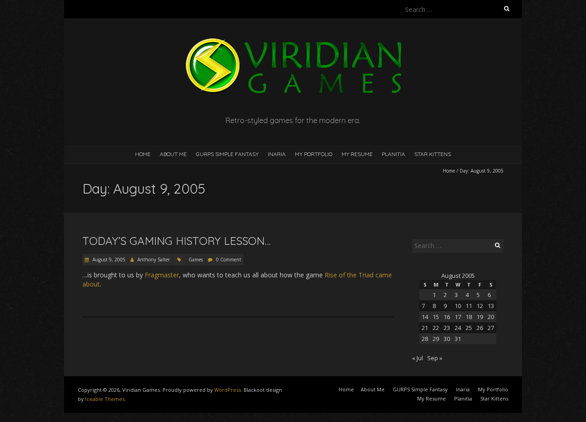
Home (143, 154)
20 (491, 317)
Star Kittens (432, 154)
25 (469, 328)
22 (436, 328)
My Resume (357, 154)
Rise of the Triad (349, 275)
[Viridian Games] (293, 41)
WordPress (227, 389)
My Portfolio (313, 154)
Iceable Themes (105, 398)
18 (469, 317)
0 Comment (228, 259)
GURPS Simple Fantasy (227, 154)
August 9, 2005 (108, 259)
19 (480, 317)
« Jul (417, 358)
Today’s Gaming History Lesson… (176, 241)
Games (196, 259)
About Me (173, 154)
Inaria (277, 154)
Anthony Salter (153, 259)
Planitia (393, 154)
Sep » (434, 358)
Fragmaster (162, 275)
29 (436, 339)
